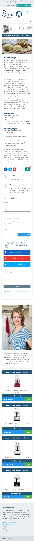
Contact (5, 532)
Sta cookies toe (24, 5)
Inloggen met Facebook (18, 252)
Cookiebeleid (6, 526)
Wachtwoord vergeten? (23, 291)
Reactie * (6, 202)
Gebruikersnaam (8, 272)
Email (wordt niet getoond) (11, 218)
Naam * (6, 210)
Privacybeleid (6, 525)
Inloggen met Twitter (18, 265)
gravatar (21, 222)
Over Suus (6, 528)
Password (6, 279)
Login (17, 286)
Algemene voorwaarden (9, 523)
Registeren (7, 291)
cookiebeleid (27, 3)
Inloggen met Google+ (18, 258)
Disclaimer (6, 530)
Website (6, 229)
